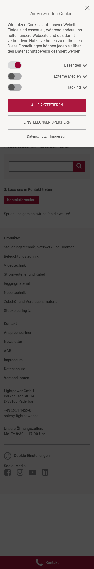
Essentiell (72, 65)
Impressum (58, 136)
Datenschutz (37, 136)
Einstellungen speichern (47, 122)
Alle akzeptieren (47, 105)
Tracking (73, 87)
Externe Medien (67, 76)
